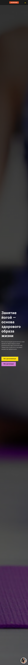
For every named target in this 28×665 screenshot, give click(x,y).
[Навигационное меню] (25, 2)
